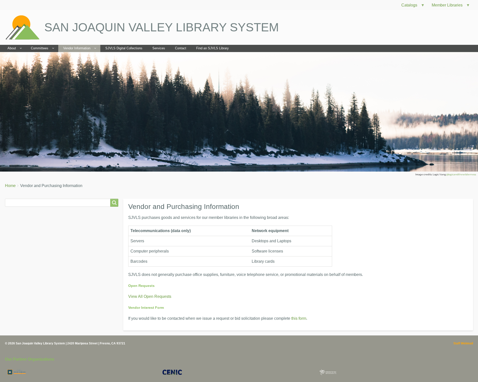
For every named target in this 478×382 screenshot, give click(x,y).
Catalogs (407, 6)
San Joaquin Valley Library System (161, 27)
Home (10, 186)
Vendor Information (76, 48)
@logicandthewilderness (461, 174)
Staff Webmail (463, 343)
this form (298, 318)
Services (158, 48)
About (11, 48)
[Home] (24, 27)
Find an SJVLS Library (212, 48)
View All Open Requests (149, 296)
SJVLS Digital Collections (123, 48)
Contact (180, 48)
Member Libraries (445, 6)
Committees (39, 48)
